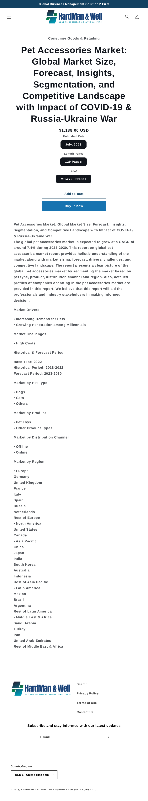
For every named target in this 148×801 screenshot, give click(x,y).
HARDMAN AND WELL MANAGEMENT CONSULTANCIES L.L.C (59, 789)
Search (82, 684)
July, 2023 (73, 144)
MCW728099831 (73, 179)
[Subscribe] (107, 737)
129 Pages (73, 161)
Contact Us (85, 712)
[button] (8, 16)
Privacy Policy (88, 693)
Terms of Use (87, 702)
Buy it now (74, 206)
